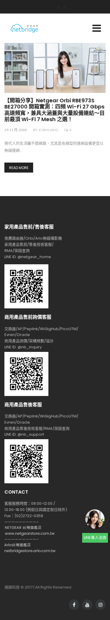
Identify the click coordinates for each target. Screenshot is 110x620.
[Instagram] (62, 7)
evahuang (48, 130)
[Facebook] (56, 7)
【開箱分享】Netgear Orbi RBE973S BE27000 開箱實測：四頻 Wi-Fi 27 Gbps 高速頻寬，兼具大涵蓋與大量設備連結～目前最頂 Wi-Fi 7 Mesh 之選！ (54, 110)
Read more (18, 167)
